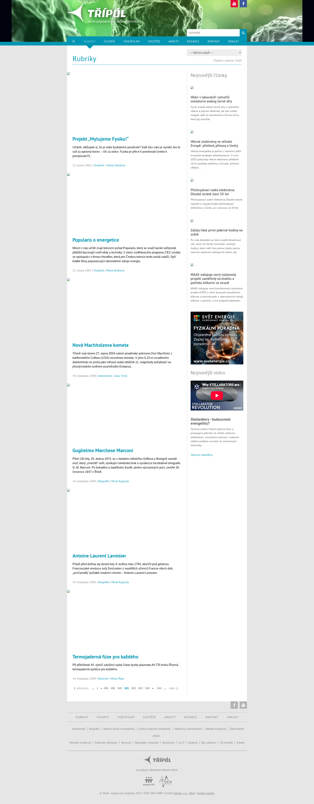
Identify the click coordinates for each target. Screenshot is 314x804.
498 (106, 688)
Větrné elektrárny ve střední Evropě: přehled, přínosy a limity (214, 143)
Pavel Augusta (120, 481)
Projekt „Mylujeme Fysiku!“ (101, 139)
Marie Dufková (115, 270)
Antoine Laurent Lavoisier (99, 555)
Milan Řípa (117, 678)
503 (140, 688)
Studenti (99, 165)
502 (133, 688)
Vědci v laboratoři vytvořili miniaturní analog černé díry (211, 99)
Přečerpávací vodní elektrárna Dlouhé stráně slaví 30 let (212, 192)
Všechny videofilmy (202, 454)
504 (147, 688)
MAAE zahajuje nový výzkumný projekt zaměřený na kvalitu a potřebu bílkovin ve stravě (213, 278)
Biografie (103, 481)
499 (113, 688)
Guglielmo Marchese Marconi (103, 450)
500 (120, 688)
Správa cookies (205, 793)
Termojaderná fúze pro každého (105, 656)
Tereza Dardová (115, 165)
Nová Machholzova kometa (100, 345)
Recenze (103, 678)
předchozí (82, 688)
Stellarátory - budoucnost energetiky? (210, 421)
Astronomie (105, 376)
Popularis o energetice (96, 240)
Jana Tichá (120, 376)
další (172, 688)
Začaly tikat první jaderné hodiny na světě (217, 232)
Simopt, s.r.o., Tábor (184, 793)
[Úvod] (78, 42)
